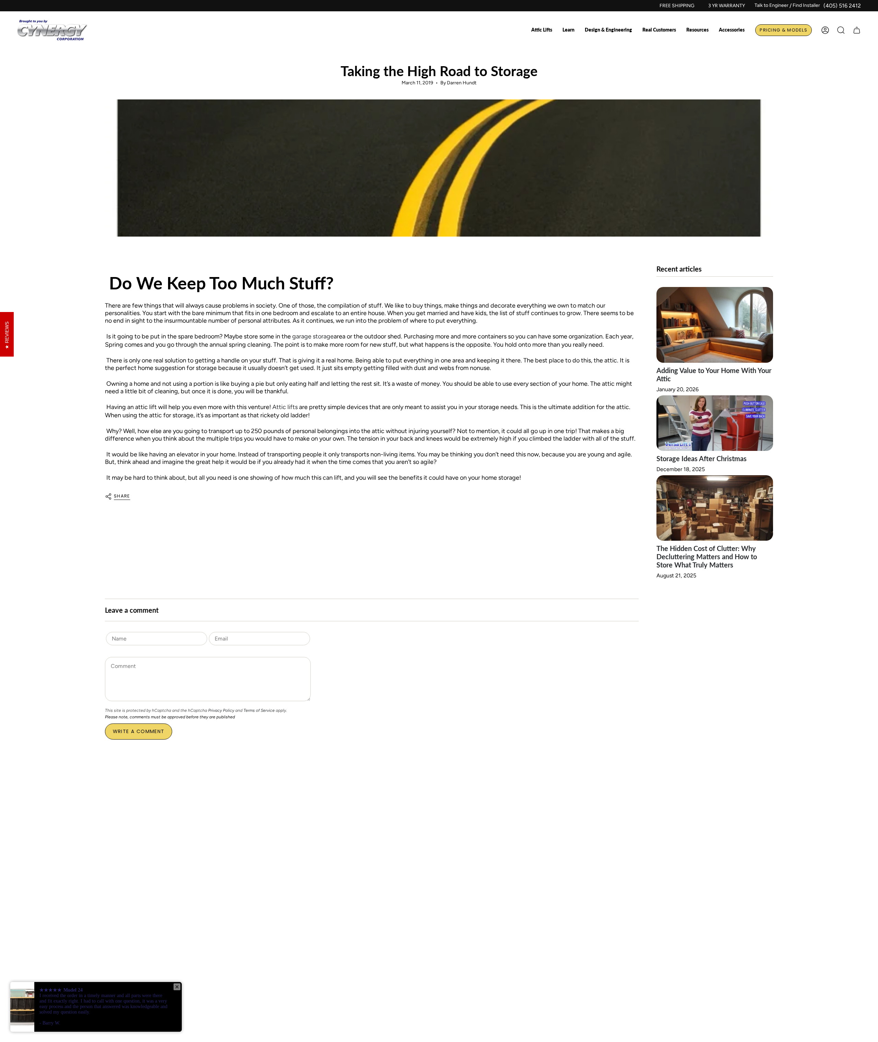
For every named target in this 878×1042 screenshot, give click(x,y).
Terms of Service (259, 710)
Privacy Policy (221, 710)
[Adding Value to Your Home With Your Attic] (714, 325)
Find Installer (806, 5)
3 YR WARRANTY (726, 6)
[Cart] (857, 30)
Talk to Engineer (771, 5)
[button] (541, 30)
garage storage (313, 336)
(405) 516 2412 (842, 5)
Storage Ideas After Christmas (701, 458)
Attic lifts (285, 407)
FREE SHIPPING (677, 6)
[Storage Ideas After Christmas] (714, 423)
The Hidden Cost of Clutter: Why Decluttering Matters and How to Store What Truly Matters (706, 556)
